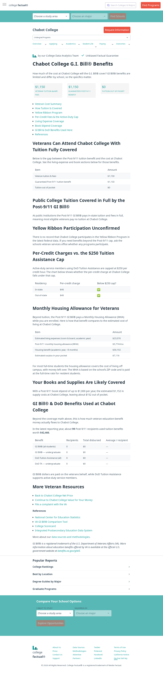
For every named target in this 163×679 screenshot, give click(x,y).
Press (55, 651)
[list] (40, 44)
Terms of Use (120, 647)
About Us (57, 647)
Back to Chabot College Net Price (54, 495)
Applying (53, 43)
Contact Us (57, 654)
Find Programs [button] (150, 5)
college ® (18, 5)
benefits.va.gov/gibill (69, 550)
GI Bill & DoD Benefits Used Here (53, 130)
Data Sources (79, 647)
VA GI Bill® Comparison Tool (51, 521)
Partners (76, 658)
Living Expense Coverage (49, 121)
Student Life (88, 43)
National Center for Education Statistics (57, 517)
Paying (102, 43)
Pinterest (98, 651)
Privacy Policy (120, 651)
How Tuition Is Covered (48, 108)
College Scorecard (45, 526)
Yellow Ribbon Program (48, 112)
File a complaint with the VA (51, 504)
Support (56, 658)
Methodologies (79, 651)
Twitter (97, 647)
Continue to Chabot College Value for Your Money (64, 500)
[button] (117, 30)
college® (39, 654)
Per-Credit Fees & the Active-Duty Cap (56, 117)
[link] (40, 44)
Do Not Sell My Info (120, 659)
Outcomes (120, 43)
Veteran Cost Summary (48, 104)
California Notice (121, 654)
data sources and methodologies (71, 537)
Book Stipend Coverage (48, 125)
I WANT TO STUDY (44, 608)
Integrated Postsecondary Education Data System (63, 530)
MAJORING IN (81, 608)
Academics (71, 43)
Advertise (77, 654)
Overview (37, 43)
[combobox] (120, 5)
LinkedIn (98, 658)
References (41, 134)
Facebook (98, 654)
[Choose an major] (89, 16)
